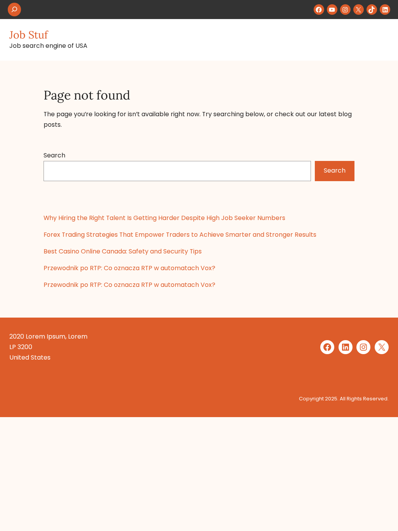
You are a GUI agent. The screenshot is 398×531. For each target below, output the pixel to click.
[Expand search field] (14, 9)
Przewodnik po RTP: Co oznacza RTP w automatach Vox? (129, 268)
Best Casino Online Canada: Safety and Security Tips (123, 251)
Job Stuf (28, 34)
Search (54, 155)
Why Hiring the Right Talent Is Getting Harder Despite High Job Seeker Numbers (164, 217)
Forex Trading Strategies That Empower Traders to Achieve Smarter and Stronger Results (180, 234)
